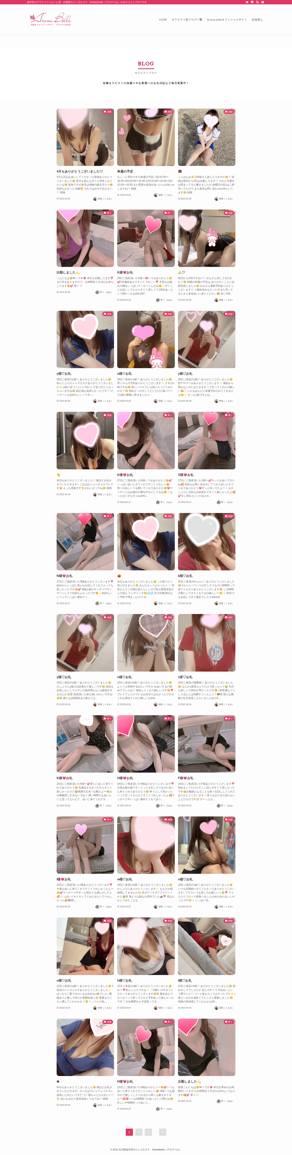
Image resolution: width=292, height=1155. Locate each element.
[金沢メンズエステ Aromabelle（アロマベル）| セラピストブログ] (50, 19)
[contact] (262, 2)
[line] (252, 2)
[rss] (257, 2)
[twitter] (247, 2)
